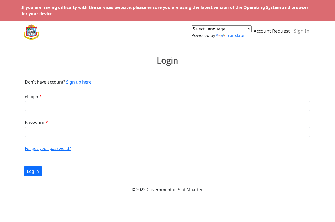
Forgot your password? (48, 148)
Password (34, 122)
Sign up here (78, 82)
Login (167, 60)
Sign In (301, 31)
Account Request (272, 31)
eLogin (31, 96)
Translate (235, 35)
